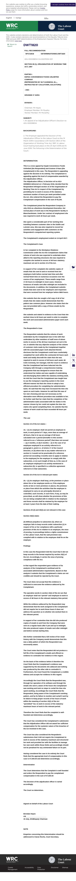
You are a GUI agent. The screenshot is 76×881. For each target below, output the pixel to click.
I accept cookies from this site (63, 4)
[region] (33, 18)
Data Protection (41, 868)
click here (18, 41)
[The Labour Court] (52, 26)
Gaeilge (18, 18)
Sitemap (65, 867)
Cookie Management (12, 868)
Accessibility (29, 867)
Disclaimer (54, 867)
